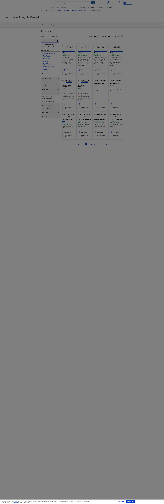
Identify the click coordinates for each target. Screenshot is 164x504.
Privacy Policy (16, 502)
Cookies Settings (121, 501)
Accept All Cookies (130, 501)
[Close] (162, 501)
